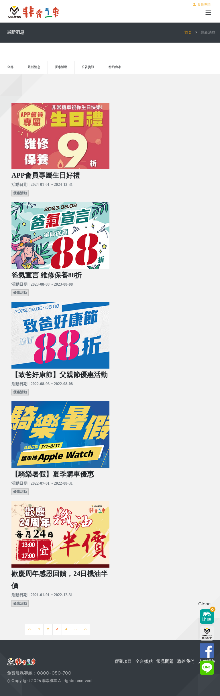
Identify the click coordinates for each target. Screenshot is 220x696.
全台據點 (144, 662)
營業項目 (123, 662)
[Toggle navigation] (208, 12)
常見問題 (165, 662)
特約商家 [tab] (115, 67)
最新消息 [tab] (34, 67)
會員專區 (203, 5)
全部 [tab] (10, 67)
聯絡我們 (186, 662)
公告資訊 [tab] (88, 67)
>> (85, 629)
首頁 (188, 33)
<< (29, 629)
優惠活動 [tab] (61, 67)
